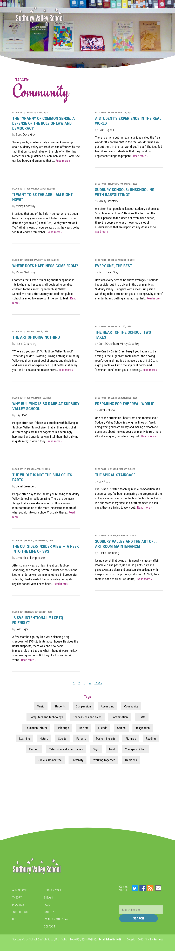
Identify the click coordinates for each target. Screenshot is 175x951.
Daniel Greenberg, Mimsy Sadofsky (119, 343)
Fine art (83, 727)
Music (40, 706)
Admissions (19, 890)
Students (60, 706)
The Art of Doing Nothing (36, 337)
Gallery (49, 912)
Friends (102, 727)
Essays (48, 897)
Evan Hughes (106, 130)
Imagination (143, 727)
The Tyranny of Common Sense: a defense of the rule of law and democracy (43, 123)
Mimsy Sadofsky (108, 201)
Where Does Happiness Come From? (45, 265)
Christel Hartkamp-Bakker (31, 558)
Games (121, 727)
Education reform (36, 727)
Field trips (63, 727)
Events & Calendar (56, 919)
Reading (151, 738)
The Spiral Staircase (115, 475)
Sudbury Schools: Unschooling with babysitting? (124, 192)
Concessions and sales (87, 717)
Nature (44, 738)
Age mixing (107, 706)
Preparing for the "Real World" (124, 403)
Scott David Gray (26, 134)
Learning (24, 738)
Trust (112, 749)
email (158, 888)
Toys (96, 749)
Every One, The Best (113, 265)
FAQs (47, 904)
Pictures (130, 738)
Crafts (141, 717)
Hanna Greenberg (26, 343)
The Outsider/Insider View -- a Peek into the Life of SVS (45, 549)
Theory (17, 897)
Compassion (83, 706)
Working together (104, 760)
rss (150, 888)
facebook (142, 888)
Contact (49, 926)
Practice (18, 904)
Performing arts (106, 738)
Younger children (135, 749)
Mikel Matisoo (107, 410)
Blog (15, 919)
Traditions (131, 760)
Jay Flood (21, 415)
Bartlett (158, 939)
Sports (62, 738)
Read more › (63, 160)
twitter (135, 888)
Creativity (77, 760)
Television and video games (66, 749)
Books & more (53, 890)
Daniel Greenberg (26, 486)
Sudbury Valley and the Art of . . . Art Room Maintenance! (127, 544)
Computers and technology (46, 717)
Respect (34, 749)
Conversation (119, 717)
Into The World (22, 912)
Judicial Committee (50, 760)
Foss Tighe (22, 629)
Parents (81, 738)
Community (131, 706)
